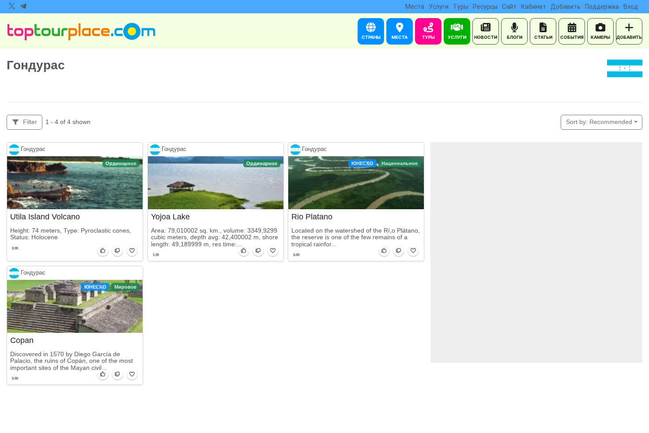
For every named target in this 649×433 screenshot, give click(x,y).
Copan (22, 340)
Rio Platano (311, 216)
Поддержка (602, 6)
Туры (460, 6)
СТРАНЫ (371, 37)
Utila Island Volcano (45, 216)
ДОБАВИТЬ (629, 37)
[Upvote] (103, 250)
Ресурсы (485, 6)
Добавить (566, 6)
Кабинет (533, 6)
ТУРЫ (428, 37)
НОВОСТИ (485, 37)
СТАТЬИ (543, 37)
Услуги (439, 6)
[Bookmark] (132, 250)
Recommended (599, 121)
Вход (630, 6)
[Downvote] (117, 250)
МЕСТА (400, 37)
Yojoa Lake (170, 216)
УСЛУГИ (457, 37)
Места (414, 6)
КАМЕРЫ (600, 37)
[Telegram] (23, 6)
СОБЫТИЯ (572, 37)
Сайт (509, 6)
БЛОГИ (514, 37)
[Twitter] (12, 6)
